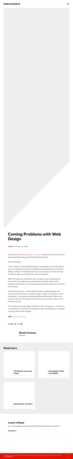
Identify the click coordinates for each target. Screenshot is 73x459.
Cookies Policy (9, 456)
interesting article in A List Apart (30, 254)
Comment (12, 431)
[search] (68, 4)
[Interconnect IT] (12, 4)
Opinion (15, 316)
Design (10, 246)
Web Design (22, 316)
